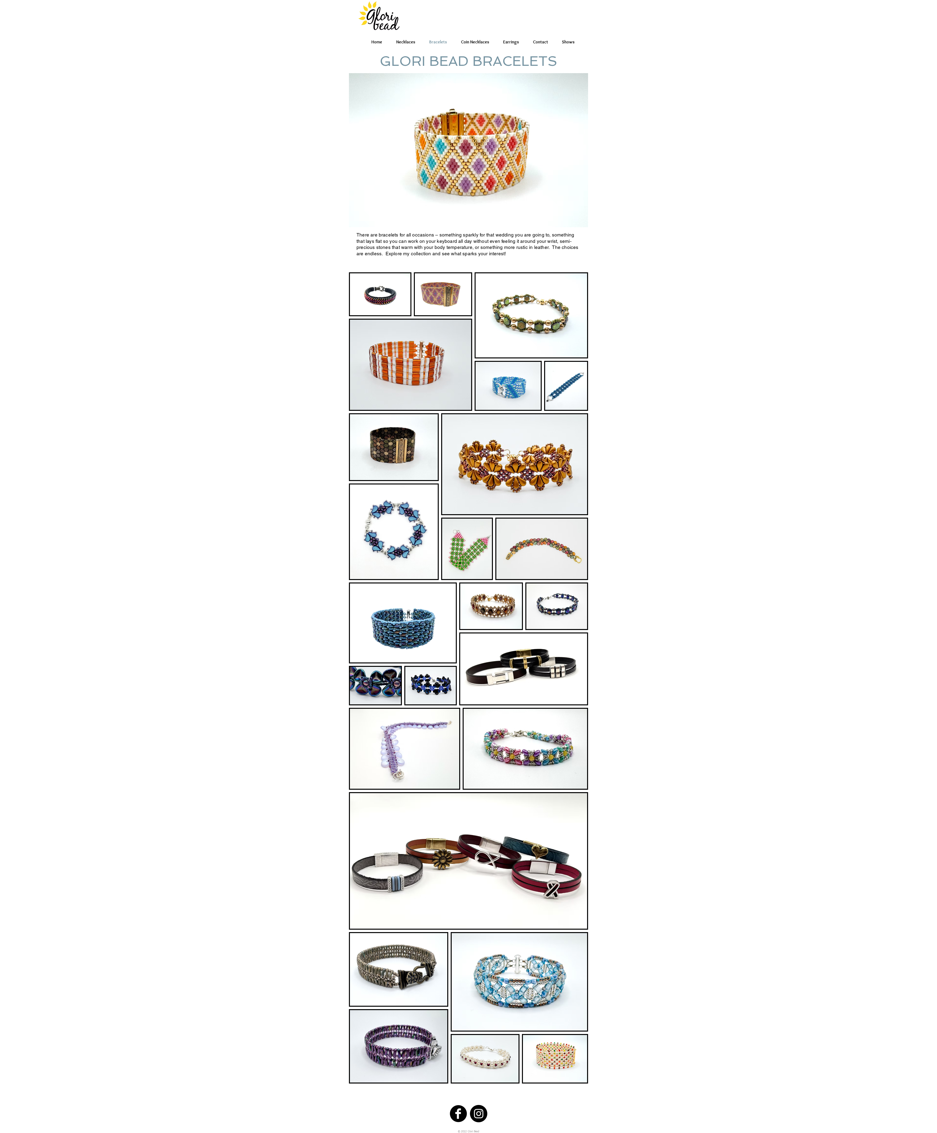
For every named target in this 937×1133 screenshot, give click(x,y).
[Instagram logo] (478, 1113)
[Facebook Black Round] (458, 1113)
